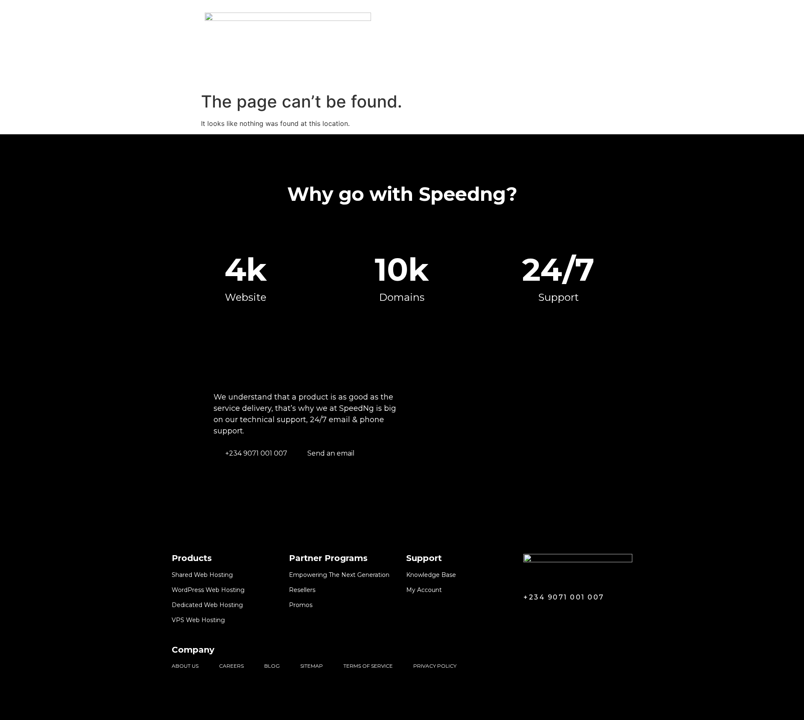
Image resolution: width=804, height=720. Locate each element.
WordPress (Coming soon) (322, 73)
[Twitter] (544, 616)
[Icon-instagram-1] (560, 616)
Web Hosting (198, 73)
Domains (254, 73)
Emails (385, 73)
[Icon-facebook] (528, 616)
